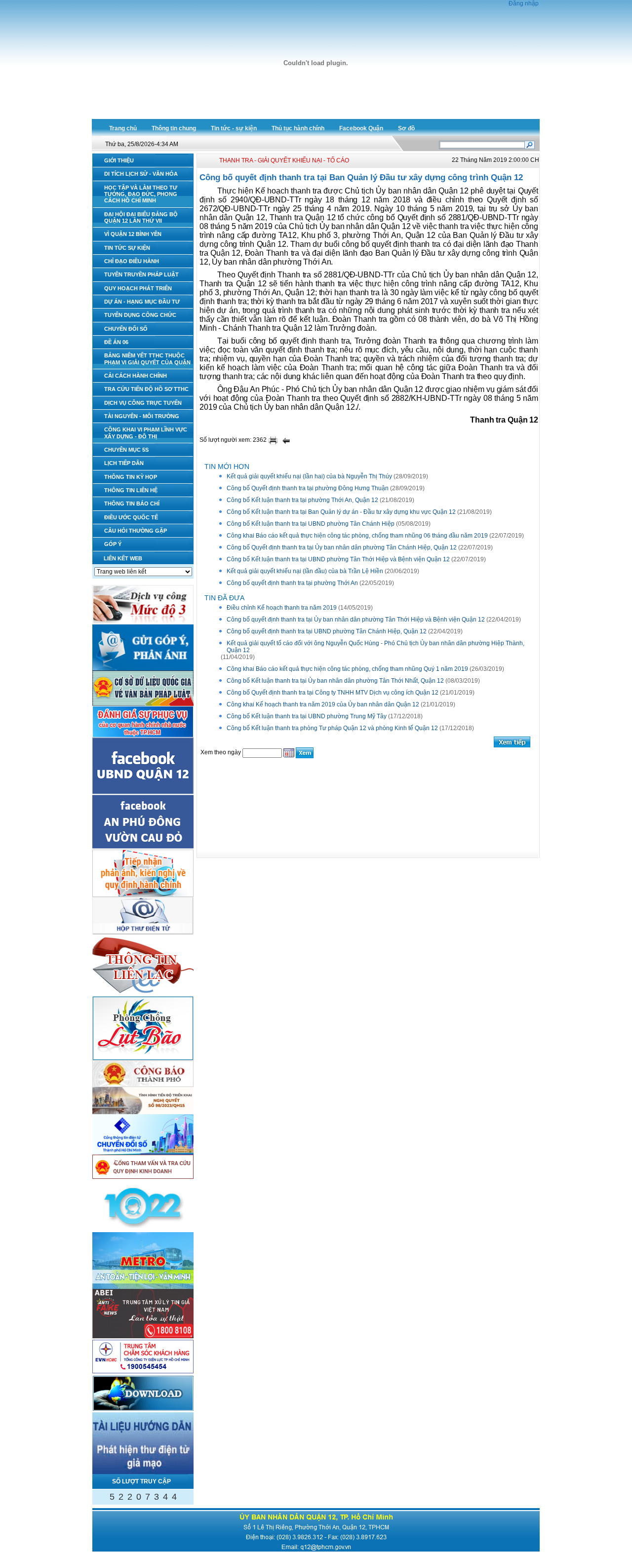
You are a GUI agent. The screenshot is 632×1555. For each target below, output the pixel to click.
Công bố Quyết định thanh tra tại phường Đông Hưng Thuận (308, 488)
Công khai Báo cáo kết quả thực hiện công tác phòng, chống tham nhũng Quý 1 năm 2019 (347, 668)
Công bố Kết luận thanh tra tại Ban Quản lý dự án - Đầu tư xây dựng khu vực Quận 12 (341, 511)
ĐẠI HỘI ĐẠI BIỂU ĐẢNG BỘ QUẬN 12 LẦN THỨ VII (141, 217)
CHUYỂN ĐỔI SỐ (126, 329)
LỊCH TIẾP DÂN (124, 463)
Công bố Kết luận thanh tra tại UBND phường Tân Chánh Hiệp (311, 523)
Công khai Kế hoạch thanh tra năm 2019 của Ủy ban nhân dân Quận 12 (323, 704)
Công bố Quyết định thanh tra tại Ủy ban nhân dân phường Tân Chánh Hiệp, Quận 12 (342, 547)
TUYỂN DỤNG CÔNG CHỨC (140, 315)
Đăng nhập (524, 3)
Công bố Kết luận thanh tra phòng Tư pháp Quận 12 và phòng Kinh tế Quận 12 (332, 728)
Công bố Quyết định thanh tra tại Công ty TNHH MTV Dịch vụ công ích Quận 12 (332, 692)
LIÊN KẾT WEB (123, 558)
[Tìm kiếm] (529, 144)
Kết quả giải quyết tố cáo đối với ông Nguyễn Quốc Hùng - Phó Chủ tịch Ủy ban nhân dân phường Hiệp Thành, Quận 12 (375, 647)
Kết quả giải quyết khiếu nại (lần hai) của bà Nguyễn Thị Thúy (309, 476)
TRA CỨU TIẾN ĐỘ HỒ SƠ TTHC (146, 389)
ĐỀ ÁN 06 (116, 342)
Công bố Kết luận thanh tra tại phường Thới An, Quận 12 (302, 500)
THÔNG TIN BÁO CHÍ (131, 503)
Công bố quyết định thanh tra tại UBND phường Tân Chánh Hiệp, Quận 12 (327, 631)
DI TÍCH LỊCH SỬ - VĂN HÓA (141, 174)
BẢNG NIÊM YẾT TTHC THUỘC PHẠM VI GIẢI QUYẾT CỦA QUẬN (147, 358)
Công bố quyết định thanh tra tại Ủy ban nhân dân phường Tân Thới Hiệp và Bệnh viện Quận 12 (356, 619)
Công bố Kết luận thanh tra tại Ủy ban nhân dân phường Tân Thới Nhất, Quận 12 (335, 680)
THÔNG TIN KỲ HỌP (130, 477)
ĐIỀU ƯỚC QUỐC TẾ (131, 517)
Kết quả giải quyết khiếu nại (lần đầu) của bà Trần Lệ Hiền (305, 571)
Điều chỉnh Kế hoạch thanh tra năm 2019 (282, 607)
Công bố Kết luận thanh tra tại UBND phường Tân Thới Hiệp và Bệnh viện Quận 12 (338, 559)
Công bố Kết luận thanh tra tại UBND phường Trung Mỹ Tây (307, 716)
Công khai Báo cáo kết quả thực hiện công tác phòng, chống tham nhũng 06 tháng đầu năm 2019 (357, 535)
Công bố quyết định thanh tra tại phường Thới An (292, 583)
